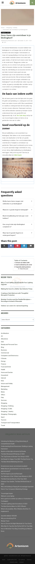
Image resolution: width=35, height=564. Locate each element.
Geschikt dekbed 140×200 (9, 516)
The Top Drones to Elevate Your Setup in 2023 (15, 456)
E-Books (3, 358)
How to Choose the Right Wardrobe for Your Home (16, 523)
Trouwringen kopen (7, 493)
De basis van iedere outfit (22, 262)
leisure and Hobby (7, 383)
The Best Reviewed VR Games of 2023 (13, 454)
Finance (3, 364)
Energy (3, 361)
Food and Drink (6, 367)
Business (4, 350)
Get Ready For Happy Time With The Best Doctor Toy (17, 459)
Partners (29, 559)
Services (4, 400)
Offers (3, 394)
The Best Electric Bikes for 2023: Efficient (13, 506)
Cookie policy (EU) (12, 559)
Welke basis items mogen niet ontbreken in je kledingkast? (17, 202)
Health (3, 369)
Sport (2, 417)
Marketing (4, 389)
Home (3, 559)
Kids (2, 381)
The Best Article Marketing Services (12, 461)
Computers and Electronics (9, 355)
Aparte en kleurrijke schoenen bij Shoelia (13, 451)
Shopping (4, 403)
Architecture (5, 333)
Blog (2, 347)
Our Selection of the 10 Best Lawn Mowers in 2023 (16, 476)
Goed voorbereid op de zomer (23, 264)
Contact (21, 562)
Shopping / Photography (8, 414)
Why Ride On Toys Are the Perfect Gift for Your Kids (16, 526)
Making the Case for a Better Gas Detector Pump (16, 289)
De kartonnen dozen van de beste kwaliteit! (14, 466)
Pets (2, 397)
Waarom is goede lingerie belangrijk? (17, 210)
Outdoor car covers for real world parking (14, 305)
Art (2, 336)
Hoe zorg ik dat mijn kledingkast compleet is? (17, 226)
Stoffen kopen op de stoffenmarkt (11, 474)
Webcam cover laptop (7, 496)
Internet (3, 378)
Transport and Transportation (10, 422)
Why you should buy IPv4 (8, 518)
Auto (2, 341)
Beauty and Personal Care (9, 344)
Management (5, 386)
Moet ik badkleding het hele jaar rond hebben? (17, 217)
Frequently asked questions (23, 267)
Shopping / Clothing (7, 406)
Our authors (22, 559)
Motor (3, 392)
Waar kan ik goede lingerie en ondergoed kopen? (17, 234)
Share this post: (24, 268)
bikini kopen (18, 155)
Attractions (4, 339)
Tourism (3, 420)
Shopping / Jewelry (5, 32)
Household (4, 375)
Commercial (5, 353)
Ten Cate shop (21, 115)
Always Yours (5, 521)
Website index (14, 562)
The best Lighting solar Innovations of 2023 (14, 503)
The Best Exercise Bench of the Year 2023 (14, 479)
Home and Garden (7, 372)
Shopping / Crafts (6, 408)
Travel (3, 425)
